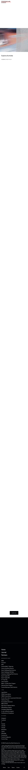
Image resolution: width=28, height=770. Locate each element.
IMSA (2, 661)
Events (18, 767)
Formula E (3, 662)
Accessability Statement (7, 702)
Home (3, 649)
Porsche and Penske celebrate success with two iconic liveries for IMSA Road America (13, 469)
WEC (2, 664)
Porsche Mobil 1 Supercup (7, 666)
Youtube (3, 724)
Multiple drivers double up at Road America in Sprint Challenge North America (12, 189)
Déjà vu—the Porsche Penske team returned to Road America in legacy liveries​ (13, 388)
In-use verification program (7, 711)
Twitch (2, 731)
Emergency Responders (6, 709)
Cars (9, 767)
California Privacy (5, 700)
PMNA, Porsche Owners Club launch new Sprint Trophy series (13, 108)
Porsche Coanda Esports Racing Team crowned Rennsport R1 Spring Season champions (13, 606)
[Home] (6, 2)
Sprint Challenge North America (8, 670)
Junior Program (4, 681)
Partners (4, 655)
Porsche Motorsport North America (9, 687)
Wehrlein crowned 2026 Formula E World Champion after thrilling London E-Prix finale (12, 162)
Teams (13, 767)
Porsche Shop (4, 739)
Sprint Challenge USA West (7, 672)
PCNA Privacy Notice (6, 694)
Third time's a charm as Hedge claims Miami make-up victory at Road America (12, 308)
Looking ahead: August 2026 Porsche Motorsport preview (14, 415)
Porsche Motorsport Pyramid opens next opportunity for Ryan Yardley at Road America (12, 442)
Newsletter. (4, 729)
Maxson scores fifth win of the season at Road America (12, 335)
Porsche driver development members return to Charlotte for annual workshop (13, 552)
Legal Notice (4, 692)
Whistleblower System (6, 707)
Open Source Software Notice (8, 705)
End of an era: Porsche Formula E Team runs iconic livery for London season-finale (12, 254)
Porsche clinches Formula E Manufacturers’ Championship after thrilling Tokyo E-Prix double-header (13, 524)
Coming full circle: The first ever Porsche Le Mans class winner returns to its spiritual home (13, 579)
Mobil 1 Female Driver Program (8, 683)
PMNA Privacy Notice (6, 696)
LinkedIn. (3, 726)
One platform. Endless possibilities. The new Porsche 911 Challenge (12, 81)
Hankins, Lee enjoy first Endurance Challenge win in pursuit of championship (13, 135)
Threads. (3, 727)
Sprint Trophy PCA (5, 676)
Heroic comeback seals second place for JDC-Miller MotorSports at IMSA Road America (13, 281)
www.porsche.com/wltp (10, 761)
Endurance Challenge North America (9, 674)
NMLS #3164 (4, 703)
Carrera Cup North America (7, 668)
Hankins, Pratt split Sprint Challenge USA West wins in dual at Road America (13, 216)
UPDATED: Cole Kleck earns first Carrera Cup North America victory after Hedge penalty (12, 361)
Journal (3, 652)
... (22, 85)
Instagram (3, 718)
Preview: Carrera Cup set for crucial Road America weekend (11, 496)
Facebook (3, 720)
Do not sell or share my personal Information (11, 698)
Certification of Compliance (7, 713)
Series (4, 767)
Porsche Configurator (6, 737)
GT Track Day (4, 679)
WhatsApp (3, 733)
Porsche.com (4, 735)
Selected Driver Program (7, 685)
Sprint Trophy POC (5, 678)
